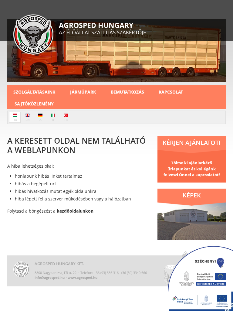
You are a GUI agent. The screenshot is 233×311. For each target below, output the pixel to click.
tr (66, 120)
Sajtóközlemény (34, 104)
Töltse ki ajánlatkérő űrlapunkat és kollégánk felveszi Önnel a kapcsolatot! (192, 168)
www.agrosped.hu (82, 277)
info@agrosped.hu (50, 277)
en (27, 120)
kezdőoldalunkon (75, 211)
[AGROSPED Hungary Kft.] (33, 35)
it (53, 120)
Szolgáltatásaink (34, 92)
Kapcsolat (171, 92)
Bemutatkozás (127, 92)
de (40, 120)
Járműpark (83, 92)
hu (15, 120)
